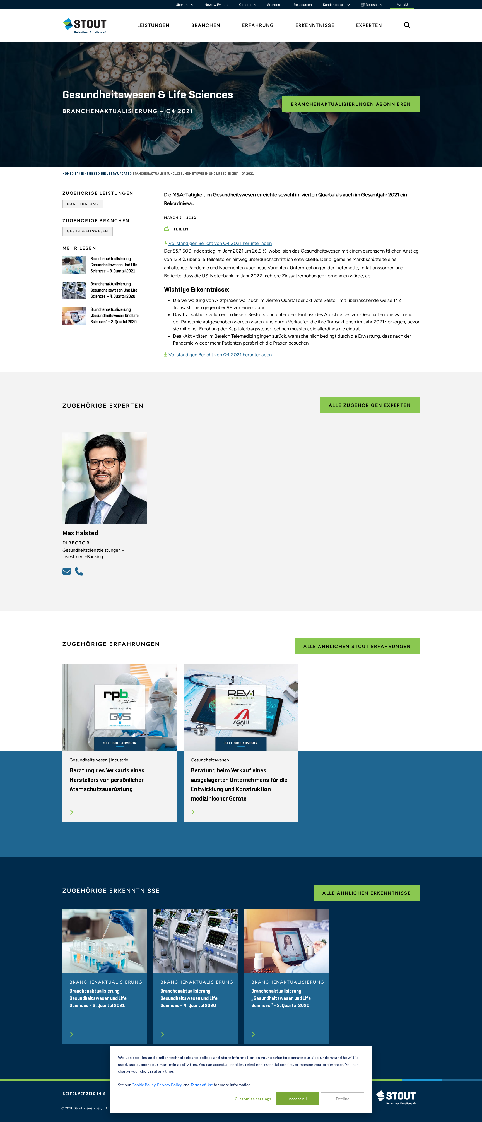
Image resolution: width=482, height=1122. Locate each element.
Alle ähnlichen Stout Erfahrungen (357, 646)
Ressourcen (303, 5)
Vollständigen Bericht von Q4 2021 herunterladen (220, 243)
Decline (342, 1098)
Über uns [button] (183, 5)
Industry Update (115, 174)
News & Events (216, 5)
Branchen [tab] (205, 25)
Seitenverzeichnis (84, 1094)
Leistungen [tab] (153, 25)
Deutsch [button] (372, 5)
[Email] (67, 571)
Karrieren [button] (246, 5)
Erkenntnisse (86, 174)
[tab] (88, 25)
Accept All (298, 1098)
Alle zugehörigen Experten (370, 405)
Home (67, 174)
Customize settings (253, 1098)
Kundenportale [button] (334, 5)
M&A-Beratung (82, 204)
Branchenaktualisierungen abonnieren (351, 104)
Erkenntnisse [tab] (314, 25)
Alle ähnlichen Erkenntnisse (366, 893)
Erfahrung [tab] (258, 25)
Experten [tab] (369, 25)
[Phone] (80, 571)
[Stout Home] (88, 25)
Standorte (275, 5)
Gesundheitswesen (87, 231)
